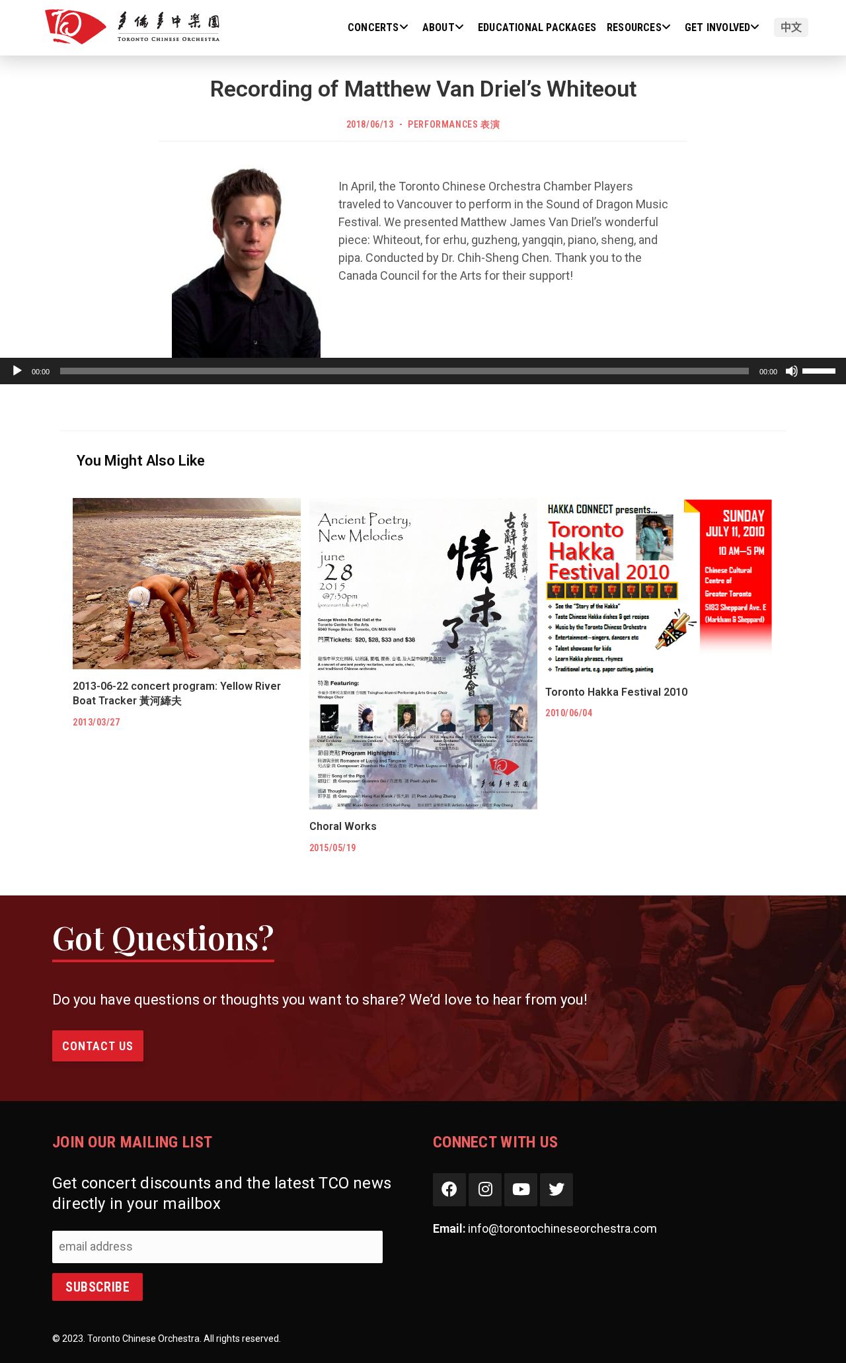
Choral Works (343, 826)
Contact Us (98, 1046)
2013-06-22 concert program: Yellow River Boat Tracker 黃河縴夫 (177, 693)
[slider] (820, 370)
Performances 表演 (454, 124)
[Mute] (791, 371)
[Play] (17, 371)
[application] (423, 371)
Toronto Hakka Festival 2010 (616, 692)
